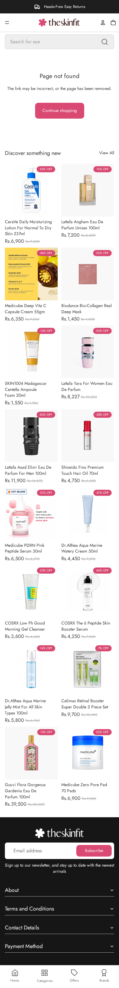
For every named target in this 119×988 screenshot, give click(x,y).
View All (106, 153)
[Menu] (7, 23)
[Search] (104, 42)
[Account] (103, 22)
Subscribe (94, 850)
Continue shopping (59, 110)
